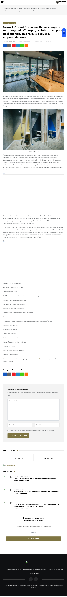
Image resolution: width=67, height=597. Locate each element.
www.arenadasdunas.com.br (40, 359)
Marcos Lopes (10, 41)
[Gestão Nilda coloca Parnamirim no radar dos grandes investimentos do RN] (7, 479)
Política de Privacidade (56, 570)
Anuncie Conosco (40, 570)
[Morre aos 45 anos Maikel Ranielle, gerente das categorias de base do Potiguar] (7, 492)
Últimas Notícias (27, 570)
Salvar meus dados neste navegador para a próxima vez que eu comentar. (32, 430)
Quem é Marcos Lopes (12, 570)
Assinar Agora (33, 538)
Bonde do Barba (19, 489)
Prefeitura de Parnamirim (22, 476)
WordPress (53, 585)
